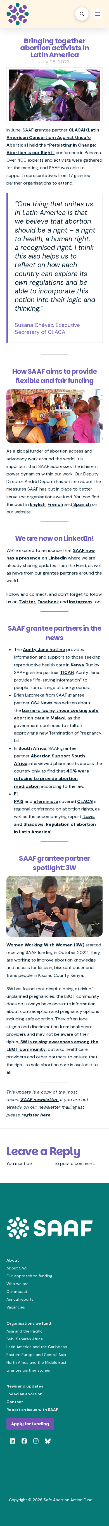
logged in (43, 1163)
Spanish (81, 504)
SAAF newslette (38, 1099)
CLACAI (85, 801)
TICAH (67, 672)
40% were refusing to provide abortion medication (51, 778)
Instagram (80, 602)
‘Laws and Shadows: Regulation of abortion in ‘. (55, 824)
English (38, 504)
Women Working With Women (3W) (45, 945)
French (55, 504)
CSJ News (42, 703)
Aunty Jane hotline (44, 649)
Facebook (48, 602)
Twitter (27, 602)
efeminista (46, 801)
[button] (82, 14)
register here (36, 1115)
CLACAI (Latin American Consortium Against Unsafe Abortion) (52, 137)
